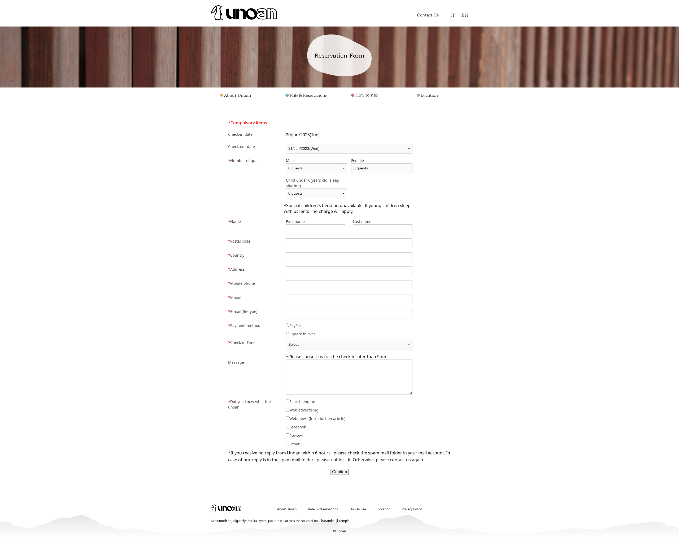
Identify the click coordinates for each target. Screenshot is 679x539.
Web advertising (304, 410)
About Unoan (287, 509)
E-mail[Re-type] (243, 311)
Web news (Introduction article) (317, 418)
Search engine (302, 401)
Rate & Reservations (323, 509)
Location (384, 509)
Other (294, 443)
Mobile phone (241, 283)
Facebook (297, 427)
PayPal (295, 325)
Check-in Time (241, 342)
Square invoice (302, 333)
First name (295, 221)
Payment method (244, 325)
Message (236, 362)
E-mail (234, 297)
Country (236, 255)
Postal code (239, 241)
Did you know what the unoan (249, 404)
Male (290, 160)
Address (236, 269)
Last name (362, 221)
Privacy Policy (412, 509)
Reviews (296, 435)
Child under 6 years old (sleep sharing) (312, 183)
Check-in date (240, 134)
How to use (358, 509)
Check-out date (241, 146)
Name (234, 221)
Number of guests (245, 160)
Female (357, 160)
